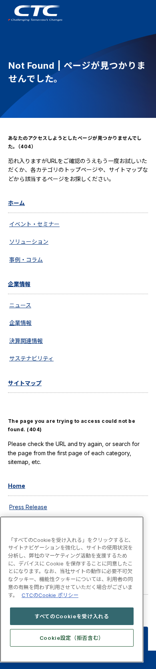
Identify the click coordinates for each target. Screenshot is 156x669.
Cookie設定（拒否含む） (72, 638)
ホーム (16, 202)
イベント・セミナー (34, 224)
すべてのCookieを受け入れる (71, 616)
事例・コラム (26, 259)
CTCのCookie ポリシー (50, 595)
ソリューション (28, 241)
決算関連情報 (26, 340)
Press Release (28, 507)
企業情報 (19, 284)
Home (16, 485)
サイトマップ (25, 383)
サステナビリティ (31, 358)
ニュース (20, 305)
